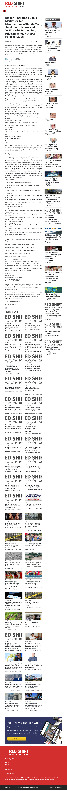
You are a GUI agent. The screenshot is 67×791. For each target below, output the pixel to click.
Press (7, 765)
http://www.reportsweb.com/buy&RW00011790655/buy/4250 (22, 261)
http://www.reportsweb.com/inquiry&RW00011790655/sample (23, 101)
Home (7, 762)
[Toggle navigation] (4, 11)
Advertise (8, 767)
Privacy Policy (59, 787)
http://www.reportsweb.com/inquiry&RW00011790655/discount (23, 265)
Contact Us (8, 769)
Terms (51, 787)
